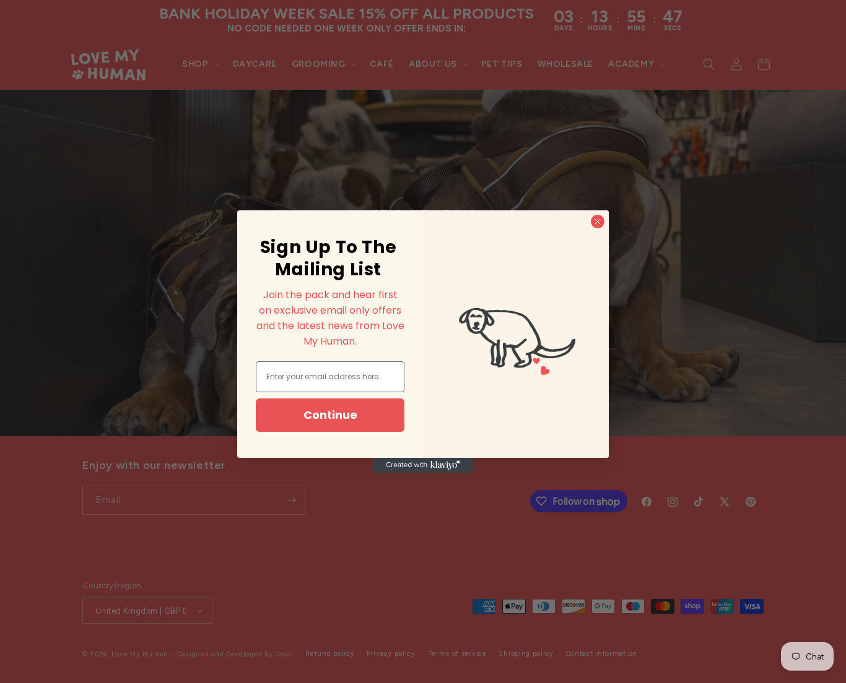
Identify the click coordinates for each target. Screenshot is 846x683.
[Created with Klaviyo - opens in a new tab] (423, 465)
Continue (330, 415)
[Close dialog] (597, 221)
